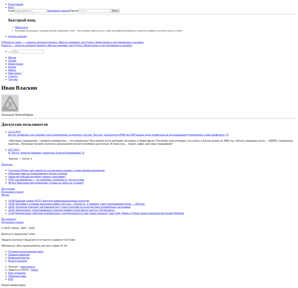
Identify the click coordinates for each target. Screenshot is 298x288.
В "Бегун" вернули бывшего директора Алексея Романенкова (44, 152)
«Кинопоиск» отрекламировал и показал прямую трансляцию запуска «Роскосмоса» (65, 210)
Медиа (12, 57)
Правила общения (18, 254)
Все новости (8, 219)
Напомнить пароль (58, 10)
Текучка (13, 79)
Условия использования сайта (25, 251)
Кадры (12, 66)
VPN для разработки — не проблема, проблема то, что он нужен (46, 179)
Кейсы (12, 70)
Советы (12, 76)
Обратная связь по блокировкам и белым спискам (37, 173)
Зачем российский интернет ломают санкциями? (37, 176)
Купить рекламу (17, 36)
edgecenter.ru (28, 266)
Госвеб (12, 60)
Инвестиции (15, 63)
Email (11, 10)
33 (83, 152)
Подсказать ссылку (12, 191)
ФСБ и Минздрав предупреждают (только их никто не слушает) (46, 182)
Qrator (34, 269)
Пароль (62, 10)
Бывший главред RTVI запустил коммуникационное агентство (52, 200)
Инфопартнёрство (19, 257)
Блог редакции (17, 272)
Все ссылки (8, 188)
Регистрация (15, 4)
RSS (10, 279)
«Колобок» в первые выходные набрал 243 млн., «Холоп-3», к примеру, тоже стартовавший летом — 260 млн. (80, 203)
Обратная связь (17, 276)
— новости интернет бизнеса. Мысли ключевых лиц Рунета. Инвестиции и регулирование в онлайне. (66, 45)
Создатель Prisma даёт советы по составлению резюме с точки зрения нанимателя (56, 170)
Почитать (7, 164)
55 (227, 134)
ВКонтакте (21, 27)
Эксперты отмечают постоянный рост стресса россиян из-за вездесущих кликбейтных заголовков (73, 206)
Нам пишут (15, 73)
